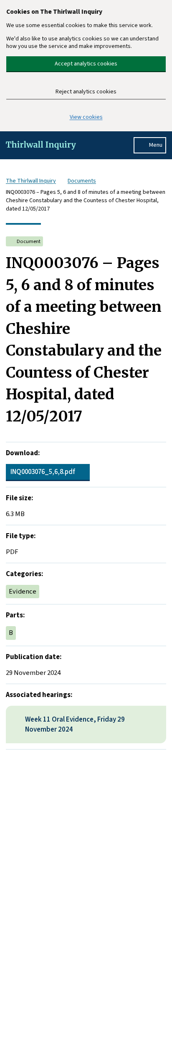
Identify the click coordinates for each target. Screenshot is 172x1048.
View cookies (86, 117)
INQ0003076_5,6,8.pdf (42, 472)
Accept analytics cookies (86, 64)
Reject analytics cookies (86, 92)
